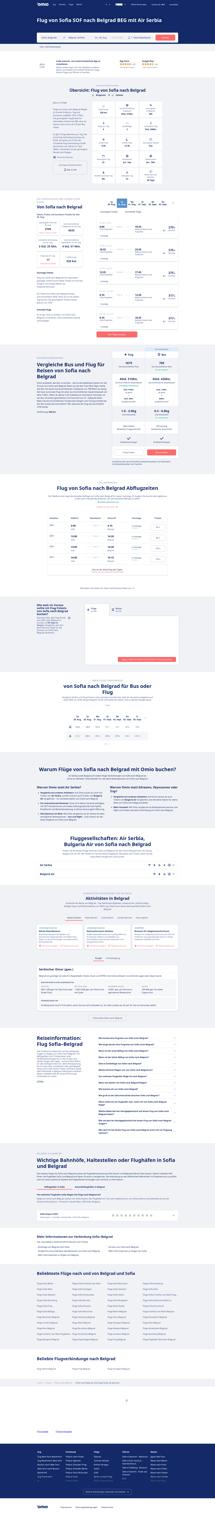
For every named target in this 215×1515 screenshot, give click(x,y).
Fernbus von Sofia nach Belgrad (123, 1247)
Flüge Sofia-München (117, 1283)
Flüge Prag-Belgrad (117, 1339)
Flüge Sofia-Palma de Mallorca (157, 1300)
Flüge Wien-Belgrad (81, 1322)
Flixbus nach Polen (75, 1456)
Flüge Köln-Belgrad (152, 1322)
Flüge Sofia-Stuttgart (82, 1289)
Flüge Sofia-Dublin (116, 1306)
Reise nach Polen (159, 1468)
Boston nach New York (48, 1464)
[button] (102, 38)
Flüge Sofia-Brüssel (81, 1300)
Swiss (96, 1468)
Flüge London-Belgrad (47, 1322)
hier (133, 588)
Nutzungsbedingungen (86, 1507)
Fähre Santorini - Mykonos (135, 1456)
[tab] (109, 211)
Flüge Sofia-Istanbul (117, 1289)
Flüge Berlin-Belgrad (117, 1311)
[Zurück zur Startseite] (45, 4)
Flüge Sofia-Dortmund (153, 1306)
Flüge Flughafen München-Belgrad (159, 1339)
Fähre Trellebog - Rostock (134, 1467)
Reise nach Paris (158, 1464)
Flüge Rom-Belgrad (46, 1328)
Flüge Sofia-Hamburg (153, 1283)
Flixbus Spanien (73, 1460)
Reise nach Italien (159, 1472)
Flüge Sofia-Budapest (117, 1300)
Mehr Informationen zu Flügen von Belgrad (58, 1255)
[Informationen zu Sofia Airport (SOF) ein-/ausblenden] (173, 1215)
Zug (54, 4)
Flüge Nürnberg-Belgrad (154, 1334)
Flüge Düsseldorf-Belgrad (155, 1317)
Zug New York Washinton (49, 1456)
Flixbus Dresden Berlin (77, 1468)
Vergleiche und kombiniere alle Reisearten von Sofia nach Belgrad (69, 1251)
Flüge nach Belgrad (63, 1382)
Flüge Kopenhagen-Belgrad (85, 1339)
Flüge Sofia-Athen (116, 1294)
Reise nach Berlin (159, 1460)
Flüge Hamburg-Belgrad (83, 1317)
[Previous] (70, 718)
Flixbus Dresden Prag (76, 1464)
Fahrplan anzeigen (48, 263)
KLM (96, 1472)
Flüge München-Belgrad (48, 1317)
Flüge (71, 4)
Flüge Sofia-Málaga (46, 1311)
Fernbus (62, 4)
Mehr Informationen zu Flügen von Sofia (127, 1251)
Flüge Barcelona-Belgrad (83, 1328)
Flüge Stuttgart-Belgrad (119, 1322)
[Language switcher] (120, 4)
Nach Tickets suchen (48, 233)
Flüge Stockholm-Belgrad (84, 1334)
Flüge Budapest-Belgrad (48, 1339)
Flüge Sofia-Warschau (82, 1311)
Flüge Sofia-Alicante (81, 1306)
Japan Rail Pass (158, 1456)
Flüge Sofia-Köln (150, 1289)
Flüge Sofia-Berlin (45, 1283)
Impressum (66, 1507)
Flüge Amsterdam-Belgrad (155, 1328)
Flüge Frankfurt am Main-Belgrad (158, 1311)
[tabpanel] (132, 640)
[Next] (173, 203)
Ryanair (97, 1456)
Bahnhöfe (42, 1472)
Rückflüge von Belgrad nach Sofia (53, 1247)
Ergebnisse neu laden (106, 507)
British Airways (101, 1464)
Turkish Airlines (101, 1460)
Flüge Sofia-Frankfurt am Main (86, 1283)
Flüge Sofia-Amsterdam (83, 1294)
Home (40, 1382)
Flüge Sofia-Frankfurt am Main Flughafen (162, 1294)
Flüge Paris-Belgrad (117, 1317)
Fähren (79, 4)
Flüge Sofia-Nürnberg (47, 1300)
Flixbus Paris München (77, 1472)
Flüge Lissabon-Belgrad (118, 1334)
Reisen (154, 1452)
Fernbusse (71, 1452)
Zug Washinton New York (49, 1460)
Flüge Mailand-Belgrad (118, 1328)
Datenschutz (107, 1507)
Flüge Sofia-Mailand (46, 1294)
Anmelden (174, 5)
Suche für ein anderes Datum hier (107, 572)
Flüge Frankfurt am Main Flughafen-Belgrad (57, 1334)
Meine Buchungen (139, 4)
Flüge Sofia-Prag (44, 1306)
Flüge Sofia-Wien (45, 1289)
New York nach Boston (48, 1468)
